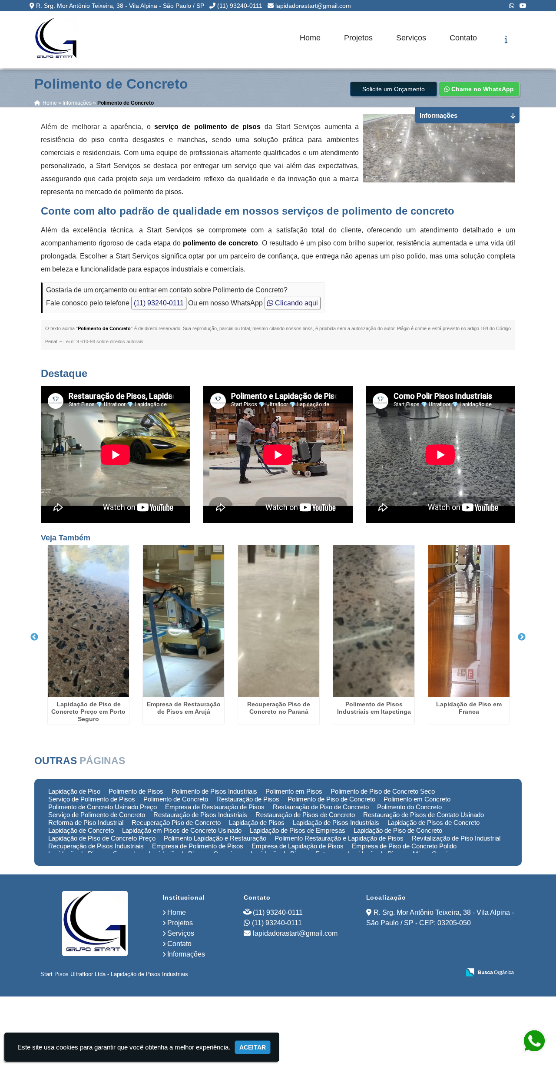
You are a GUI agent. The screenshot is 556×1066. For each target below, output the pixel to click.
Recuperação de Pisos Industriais (96, 846)
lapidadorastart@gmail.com (313, 5)
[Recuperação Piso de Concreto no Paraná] (278, 621)
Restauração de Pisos (247, 799)
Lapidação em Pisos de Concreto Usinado (182, 830)
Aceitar (252, 1047)
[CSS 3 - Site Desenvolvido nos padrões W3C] (420, 973)
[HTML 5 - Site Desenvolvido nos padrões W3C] (390, 973)
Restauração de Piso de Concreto (321, 807)
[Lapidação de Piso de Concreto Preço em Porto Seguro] (88, 621)
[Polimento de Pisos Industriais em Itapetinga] (373, 621)
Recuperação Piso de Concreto (176, 822)
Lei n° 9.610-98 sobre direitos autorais (103, 341)
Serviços (411, 37)
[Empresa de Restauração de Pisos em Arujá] (183, 621)
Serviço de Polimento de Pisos (91, 799)
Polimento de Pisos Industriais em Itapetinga (374, 708)
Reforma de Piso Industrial (85, 822)
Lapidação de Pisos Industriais (336, 822)
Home (310, 37)
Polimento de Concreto (175, 799)
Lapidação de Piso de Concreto (398, 830)
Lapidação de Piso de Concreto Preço (102, 838)
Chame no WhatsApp (482, 89)
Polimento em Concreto (417, 799)
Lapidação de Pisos (257, 822)
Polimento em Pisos (293, 791)
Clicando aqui (295, 303)
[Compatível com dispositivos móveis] (450, 973)
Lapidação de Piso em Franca (469, 708)
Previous (34, 637)
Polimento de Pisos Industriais (214, 791)
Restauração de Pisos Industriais (200, 814)
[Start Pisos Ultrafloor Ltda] (94, 924)
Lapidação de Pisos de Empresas (297, 830)
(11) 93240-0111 (239, 5)
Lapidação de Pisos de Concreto (433, 822)
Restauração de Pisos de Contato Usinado (423, 814)
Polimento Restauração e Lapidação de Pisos (339, 838)
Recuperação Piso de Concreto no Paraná (278, 708)
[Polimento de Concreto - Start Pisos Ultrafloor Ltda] (56, 39)
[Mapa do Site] (367, 973)
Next (521, 637)
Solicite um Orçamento (393, 89)
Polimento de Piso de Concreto (331, 799)
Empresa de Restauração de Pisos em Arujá (184, 708)
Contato (463, 37)
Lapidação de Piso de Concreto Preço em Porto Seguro (88, 711)
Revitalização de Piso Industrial (456, 838)
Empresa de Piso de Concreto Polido (404, 846)
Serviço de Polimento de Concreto (96, 814)
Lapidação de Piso (74, 791)
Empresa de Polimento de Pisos (197, 846)
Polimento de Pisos (136, 791)
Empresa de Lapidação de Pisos (298, 846)
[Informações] (506, 39)
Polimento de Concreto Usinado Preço (102, 807)
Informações (186, 954)
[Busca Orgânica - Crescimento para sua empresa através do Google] (490, 971)
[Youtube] (523, 5)
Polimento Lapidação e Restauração (215, 838)
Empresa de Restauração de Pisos (215, 807)
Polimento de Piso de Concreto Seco (383, 791)
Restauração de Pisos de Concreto (305, 814)
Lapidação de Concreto (81, 830)
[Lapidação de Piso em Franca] (469, 621)
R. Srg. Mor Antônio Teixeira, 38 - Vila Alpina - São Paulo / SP (120, 5)
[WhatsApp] (511, 5)
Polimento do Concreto (409, 807)
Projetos (358, 37)
